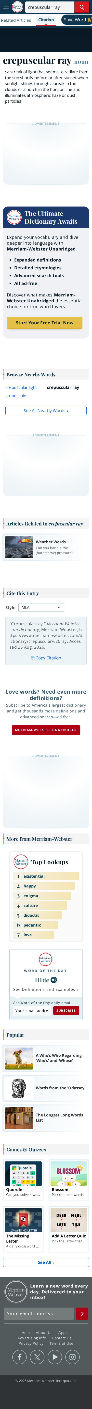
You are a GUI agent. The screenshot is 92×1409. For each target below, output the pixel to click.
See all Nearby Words (44, 410)
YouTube (55, 1357)
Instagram (72, 1357)
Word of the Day (45, 970)
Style (10, 607)
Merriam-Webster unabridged (46, 730)
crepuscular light (21, 387)
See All (44, 1262)
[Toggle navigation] (6, 7)
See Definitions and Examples (44, 989)
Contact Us (62, 1337)
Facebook (19, 1357)
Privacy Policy (32, 1343)
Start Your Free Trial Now (44, 323)
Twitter (37, 1357)
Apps (63, 1332)
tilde (42, 980)
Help (26, 1332)
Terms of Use (61, 1343)
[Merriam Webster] (45, 959)
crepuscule (15, 395)
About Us (45, 1332)
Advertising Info (32, 1337)
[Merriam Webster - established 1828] (17, 7)
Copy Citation (48, 658)
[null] (54, 980)
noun (81, 61)
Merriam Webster (16, 1291)
